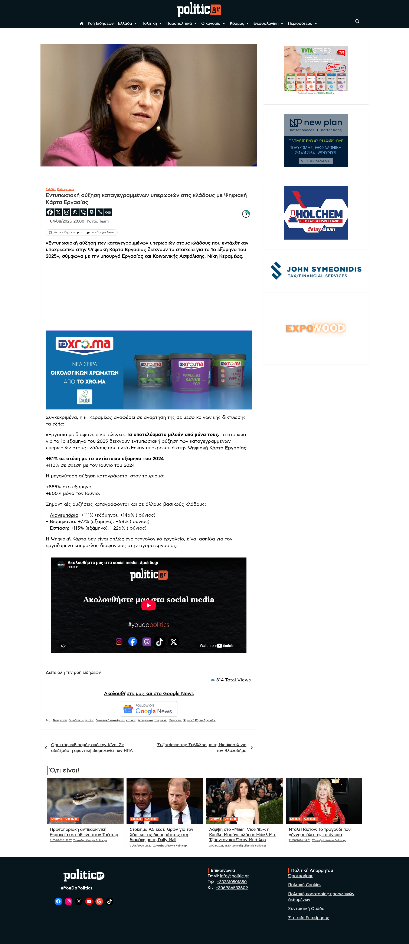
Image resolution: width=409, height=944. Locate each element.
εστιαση (131, 720)
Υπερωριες (175, 720)
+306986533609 (232, 888)
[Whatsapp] (75, 212)
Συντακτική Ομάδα (306, 909)
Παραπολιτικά (179, 24)
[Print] (91, 212)
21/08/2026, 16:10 (220, 845)
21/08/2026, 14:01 (299, 840)
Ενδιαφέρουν (65, 189)
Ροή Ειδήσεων (101, 24)
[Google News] (108, 212)
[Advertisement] (149, 293)
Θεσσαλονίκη (266, 24)
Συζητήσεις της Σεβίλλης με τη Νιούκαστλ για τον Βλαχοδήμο (201, 748)
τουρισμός (160, 720)
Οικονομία (210, 24)
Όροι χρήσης (300, 876)
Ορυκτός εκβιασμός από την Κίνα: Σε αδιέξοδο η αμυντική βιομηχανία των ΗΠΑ (92, 748)
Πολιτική (149, 24)
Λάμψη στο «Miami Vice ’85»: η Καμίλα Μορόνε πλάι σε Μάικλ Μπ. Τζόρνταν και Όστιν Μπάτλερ (242, 835)
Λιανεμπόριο (64, 515)
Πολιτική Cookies (304, 885)
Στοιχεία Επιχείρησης (308, 918)
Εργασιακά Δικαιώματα (110, 720)
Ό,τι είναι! (71, 819)
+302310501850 (232, 882)
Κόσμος (237, 24)
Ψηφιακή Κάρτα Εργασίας (217, 447)
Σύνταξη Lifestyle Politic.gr (90, 840)
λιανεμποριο (145, 720)
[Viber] (83, 212)
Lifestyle (56, 819)
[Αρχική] (82, 23)
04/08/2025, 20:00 (67, 221)
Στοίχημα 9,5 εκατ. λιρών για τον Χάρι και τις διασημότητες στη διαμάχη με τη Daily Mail (161, 835)
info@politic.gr (234, 876)
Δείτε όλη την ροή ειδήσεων (73, 673)
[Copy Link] (100, 212)
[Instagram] (66, 212)
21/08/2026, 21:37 (61, 840)
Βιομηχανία (60, 720)
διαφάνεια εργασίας (81, 720)
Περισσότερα (300, 24)
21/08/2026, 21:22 (140, 845)
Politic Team (98, 221)
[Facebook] (50, 212)
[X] (58, 212)
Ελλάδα (125, 24)
